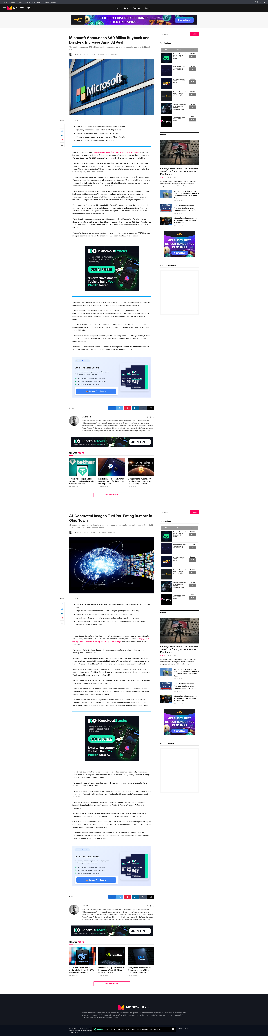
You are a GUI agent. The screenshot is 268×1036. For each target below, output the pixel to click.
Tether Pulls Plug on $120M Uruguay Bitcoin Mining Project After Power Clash (82, 481)
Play (192, 56)
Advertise (12, 2)
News (126, 8)
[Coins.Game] (166, 96)
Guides (147, 8)
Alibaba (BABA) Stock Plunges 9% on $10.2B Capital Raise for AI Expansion (186, 220)
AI (69, 511)
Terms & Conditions (50, 2)
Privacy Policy (36, 2)
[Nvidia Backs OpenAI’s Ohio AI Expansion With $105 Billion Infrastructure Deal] (111, 956)
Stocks (162, 177)
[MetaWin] (166, 108)
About (20, 2)
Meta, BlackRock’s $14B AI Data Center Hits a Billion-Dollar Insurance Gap (139, 970)
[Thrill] (166, 70)
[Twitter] (62, 130)
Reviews (136, 8)
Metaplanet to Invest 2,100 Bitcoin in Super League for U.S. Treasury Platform (139, 481)
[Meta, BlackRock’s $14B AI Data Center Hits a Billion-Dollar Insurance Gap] (141, 956)
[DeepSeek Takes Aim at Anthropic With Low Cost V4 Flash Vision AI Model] (82, 956)
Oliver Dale (78, 54)
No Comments (102, 54)
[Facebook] (62, 126)
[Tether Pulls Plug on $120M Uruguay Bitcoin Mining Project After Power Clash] (82, 467)
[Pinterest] (62, 140)
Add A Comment (111, 495)
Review (192, 53)
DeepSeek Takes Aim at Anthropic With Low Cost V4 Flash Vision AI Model (81, 970)
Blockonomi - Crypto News (84, 1030)
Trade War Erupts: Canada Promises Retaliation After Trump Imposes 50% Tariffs (185, 208)
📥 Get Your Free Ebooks (96, 391)
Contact (27, 2)
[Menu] (4, 8)
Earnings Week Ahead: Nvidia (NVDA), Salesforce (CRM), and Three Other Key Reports (179, 171)
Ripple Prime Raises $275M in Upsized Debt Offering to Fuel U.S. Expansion (111, 481)
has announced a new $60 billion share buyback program (116, 152)
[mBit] (166, 83)
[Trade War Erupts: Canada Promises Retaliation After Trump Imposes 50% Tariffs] (166, 208)
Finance (79, 33)
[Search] (264, 2)
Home (5, 2)
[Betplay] (166, 121)
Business (72, 33)
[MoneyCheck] (19, 8)
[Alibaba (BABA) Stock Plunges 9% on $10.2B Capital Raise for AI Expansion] (166, 221)
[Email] (62, 144)
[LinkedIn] (62, 135)
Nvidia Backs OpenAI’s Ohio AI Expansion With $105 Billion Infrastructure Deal (111, 970)
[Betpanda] (166, 58)
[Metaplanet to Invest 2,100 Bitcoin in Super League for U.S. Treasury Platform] (141, 467)
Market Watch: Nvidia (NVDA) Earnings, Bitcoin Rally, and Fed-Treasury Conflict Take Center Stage (186, 194)
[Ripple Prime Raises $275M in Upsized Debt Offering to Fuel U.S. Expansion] (111, 467)
